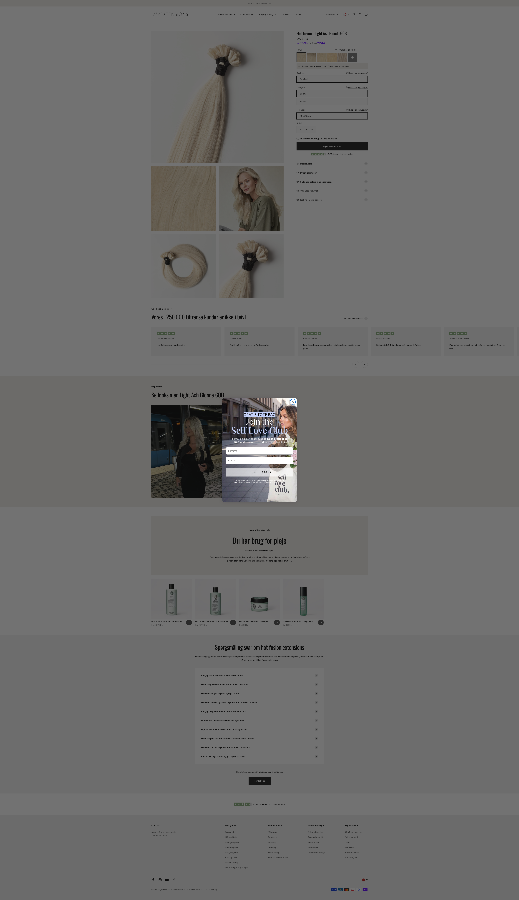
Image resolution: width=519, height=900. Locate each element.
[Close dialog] (293, 401)
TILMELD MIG (259, 472)
